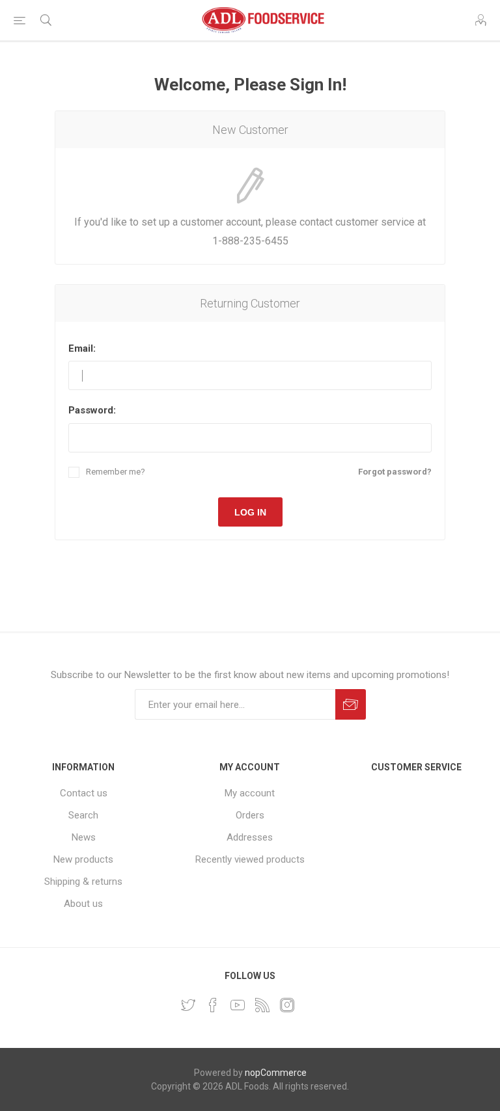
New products (83, 859)
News (84, 837)
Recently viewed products (250, 859)
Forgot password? (395, 472)
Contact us (83, 793)
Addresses (250, 837)
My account (250, 793)
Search (83, 815)
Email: (82, 348)
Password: (92, 410)
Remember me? (115, 472)
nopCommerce (276, 1072)
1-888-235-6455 (250, 241)
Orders (250, 815)
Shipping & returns (83, 881)
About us (83, 903)
